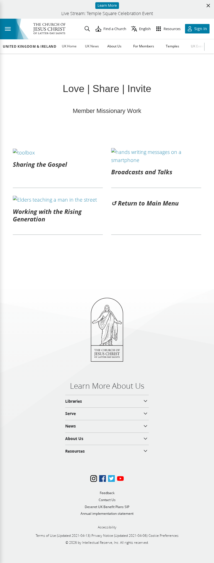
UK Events (198, 46)
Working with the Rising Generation (47, 215)
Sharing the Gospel (40, 164)
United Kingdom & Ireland (29, 47)
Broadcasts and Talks (141, 172)
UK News (92, 46)
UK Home (69, 46)
